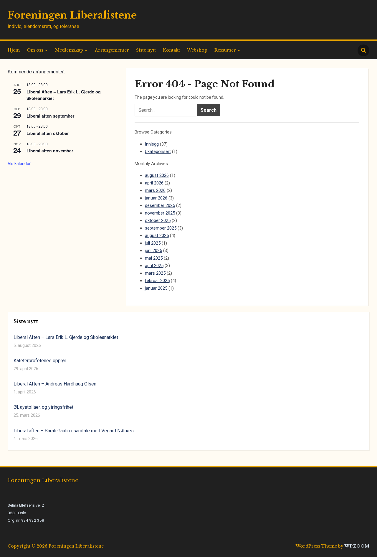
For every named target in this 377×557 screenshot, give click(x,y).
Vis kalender (19, 163)
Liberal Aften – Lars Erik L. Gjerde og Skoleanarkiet (66, 337)
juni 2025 (153, 250)
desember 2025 (160, 205)
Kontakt (171, 50)
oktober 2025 (158, 220)
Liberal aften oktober (48, 133)
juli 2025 (153, 243)
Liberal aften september (50, 116)
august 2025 (157, 235)
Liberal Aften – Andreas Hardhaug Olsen (55, 384)
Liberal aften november (50, 151)
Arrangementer (112, 50)
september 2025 (160, 228)
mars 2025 (155, 273)
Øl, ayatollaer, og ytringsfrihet (43, 407)
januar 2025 (156, 288)
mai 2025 (154, 258)
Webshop (197, 50)
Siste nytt (146, 50)
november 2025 (160, 213)
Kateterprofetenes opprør (40, 360)
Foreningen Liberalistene (72, 15)
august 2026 (157, 175)
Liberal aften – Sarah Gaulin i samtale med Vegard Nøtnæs (74, 431)
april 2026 (154, 183)
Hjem (14, 50)
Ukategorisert (158, 151)
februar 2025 (157, 280)
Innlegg (152, 144)
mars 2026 (155, 190)
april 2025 (154, 265)
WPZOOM (357, 546)
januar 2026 (156, 198)
